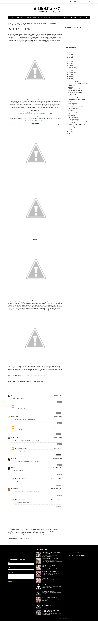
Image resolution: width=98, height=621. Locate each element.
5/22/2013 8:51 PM (57, 458)
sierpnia (71, 72)
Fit (56, 17)
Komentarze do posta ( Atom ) (22, 538)
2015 (68, 59)
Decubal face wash (73, 105)
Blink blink (45, 578)
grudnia (71, 65)
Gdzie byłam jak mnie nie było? (76, 124)
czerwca (71, 76)
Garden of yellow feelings (75, 90)
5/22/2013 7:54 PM (57, 416)
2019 (68, 52)
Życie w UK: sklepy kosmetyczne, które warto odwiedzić (50, 611)
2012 (68, 133)
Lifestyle (47, 17)
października (72, 69)
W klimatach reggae (73, 119)
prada (16, 24)
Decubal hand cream (73, 117)
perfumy (11, 24)
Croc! (69, 101)
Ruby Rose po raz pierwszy (75, 106)
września (71, 70)
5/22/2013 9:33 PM (57, 467)
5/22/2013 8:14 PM (57, 437)
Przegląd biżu (72, 94)
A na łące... (71, 110)
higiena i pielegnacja (50, 23)
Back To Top (66, 618)
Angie (13, 395)
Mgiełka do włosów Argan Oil (76, 89)
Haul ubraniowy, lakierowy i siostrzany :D (79, 112)
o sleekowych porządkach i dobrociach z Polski (49, 604)
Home (11, 17)
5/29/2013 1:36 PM (56, 406)
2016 (68, 58)
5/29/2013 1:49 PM (56, 427)
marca (70, 127)
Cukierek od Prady (73, 97)
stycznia (71, 131)
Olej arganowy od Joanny (75, 92)
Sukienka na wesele (73, 103)
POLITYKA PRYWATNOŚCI (77, 555)
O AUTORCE (77, 552)
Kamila (13, 467)
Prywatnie (19, 17)
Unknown (14, 416)
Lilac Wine (71, 96)
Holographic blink (73, 81)
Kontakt (73, 17)
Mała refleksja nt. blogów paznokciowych (49, 566)
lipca (70, 74)
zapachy (22, 24)
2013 (68, 63)
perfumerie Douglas (40, 120)
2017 (68, 56)
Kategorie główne (33, 17)
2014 (68, 61)
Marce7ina (15, 489)
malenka (14, 458)
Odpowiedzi (15, 403)
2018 (68, 54)
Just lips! (70, 87)
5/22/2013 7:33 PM (57, 395)
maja (70, 78)
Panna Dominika (20, 406)
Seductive (44, 584)
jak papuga (71, 113)
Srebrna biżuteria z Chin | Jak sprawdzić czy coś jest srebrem (50, 559)
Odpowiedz (59, 402)
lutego (70, 129)
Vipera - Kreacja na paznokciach (76, 80)
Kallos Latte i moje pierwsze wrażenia (78, 83)
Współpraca (83, 17)
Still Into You (71, 115)
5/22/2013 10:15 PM (56, 489)
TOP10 (64, 17)
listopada (71, 67)
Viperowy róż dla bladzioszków (76, 99)
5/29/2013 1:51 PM (56, 448)
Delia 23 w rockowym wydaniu (50, 571)
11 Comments (37, 23)
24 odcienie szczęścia (48, 591)
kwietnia (71, 126)
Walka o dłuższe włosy (74, 108)
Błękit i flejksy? (72, 85)
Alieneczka (15, 437)
